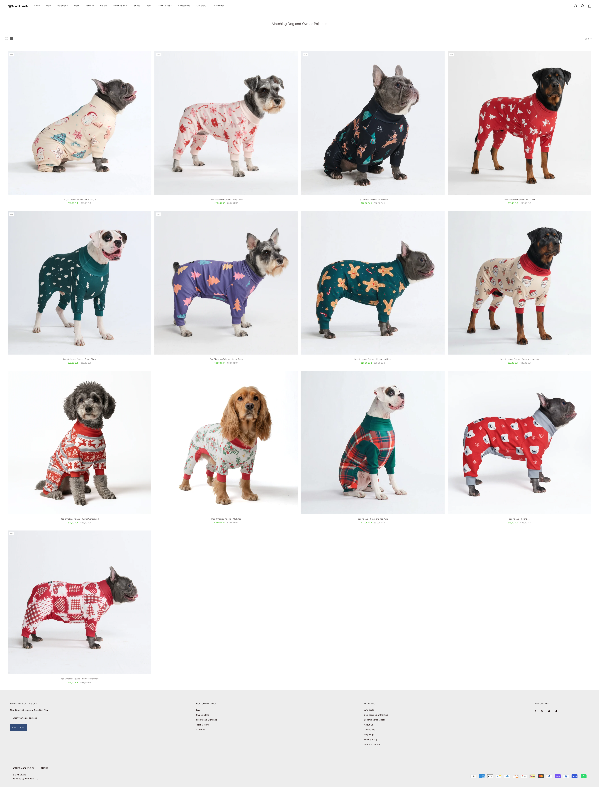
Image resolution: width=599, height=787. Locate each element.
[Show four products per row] (11, 38)
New (48, 5)
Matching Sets (120, 5)
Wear (76, 5)
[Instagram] (542, 711)
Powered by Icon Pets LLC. (25, 778)
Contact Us (369, 729)
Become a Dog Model (374, 719)
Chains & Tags (165, 5)
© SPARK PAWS (19, 775)
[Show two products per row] (6, 38)
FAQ (198, 710)
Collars (103, 5)
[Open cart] (589, 5)
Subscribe (18, 728)
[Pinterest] (549, 711)
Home (37, 5)
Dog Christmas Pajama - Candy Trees (226, 359)
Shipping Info (202, 715)
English (45, 768)
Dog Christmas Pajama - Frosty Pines (79, 359)
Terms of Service (372, 744)
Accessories (184, 5)
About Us (368, 724)
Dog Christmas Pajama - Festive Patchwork (80, 679)
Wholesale (369, 710)
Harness (90, 5)
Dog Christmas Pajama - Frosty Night (79, 199)
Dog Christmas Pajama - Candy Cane (226, 199)
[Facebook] (535, 711)
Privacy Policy (370, 739)
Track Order (218, 5)
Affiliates (200, 729)
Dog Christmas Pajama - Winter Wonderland (80, 519)
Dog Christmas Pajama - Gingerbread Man (372, 359)
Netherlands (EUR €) (23, 768)
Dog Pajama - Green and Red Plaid (373, 519)
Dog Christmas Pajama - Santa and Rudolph (519, 359)
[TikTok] (556, 711)
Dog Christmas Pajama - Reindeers (373, 199)
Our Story (201, 5)
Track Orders (202, 724)
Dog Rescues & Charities (376, 715)
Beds (149, 5)
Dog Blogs (369, 734)
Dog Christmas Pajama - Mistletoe (226, 519)
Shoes (137, 5)
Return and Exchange (206, 719)
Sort (587, 38)
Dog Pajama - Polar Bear (519, 519)
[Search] (582, 5)
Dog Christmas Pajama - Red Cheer (519, 199)
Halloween (62, 5)
